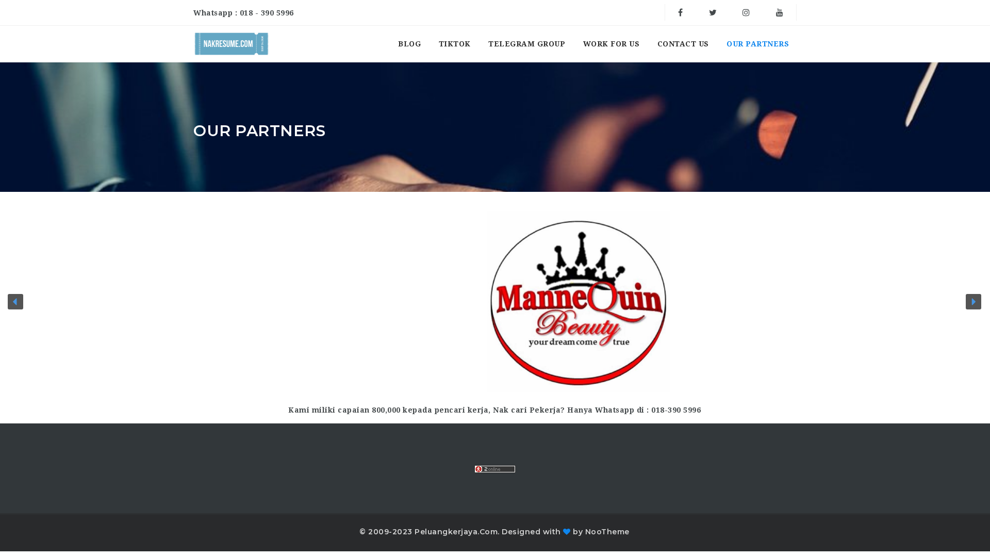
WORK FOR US (611, 44)
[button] (15, 301)
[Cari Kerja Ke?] (231, 44)
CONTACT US (683, 44)
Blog (409, 44)
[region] (494, 301)
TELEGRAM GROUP (526, 44)
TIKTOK (455, 44)
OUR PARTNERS (758, 44)
